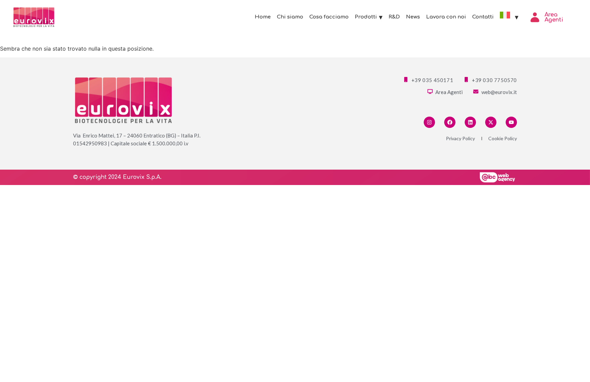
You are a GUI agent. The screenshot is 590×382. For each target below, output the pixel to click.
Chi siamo (290, 17)
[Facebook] (449, 122)
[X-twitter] (490, 122)
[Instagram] (429, 122)
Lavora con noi (446, 17)
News (413, 17)
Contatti (483, 17)
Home (263, 17)
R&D (394, 17)
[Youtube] (511, 122)
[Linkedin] (470, 122)
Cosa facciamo (329, 17)
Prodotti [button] (366, 17)
